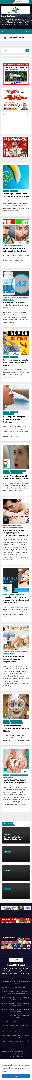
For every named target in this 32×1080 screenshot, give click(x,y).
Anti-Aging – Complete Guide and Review (15, 987)
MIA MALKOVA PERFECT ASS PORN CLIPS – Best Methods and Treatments (16, 1043)
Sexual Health (13, 190)
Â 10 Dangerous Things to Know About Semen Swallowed (14, 419)
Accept (16, 1076)
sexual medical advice (8, 299)
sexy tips (21, 594)
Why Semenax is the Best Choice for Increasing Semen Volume (15, 305)
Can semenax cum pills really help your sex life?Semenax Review (15, 362)
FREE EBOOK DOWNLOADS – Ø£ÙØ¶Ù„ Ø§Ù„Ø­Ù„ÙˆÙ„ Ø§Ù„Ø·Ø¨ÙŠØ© (16, 1016)
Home (2, 987)
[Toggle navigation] (29, 31)
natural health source (16, 925)
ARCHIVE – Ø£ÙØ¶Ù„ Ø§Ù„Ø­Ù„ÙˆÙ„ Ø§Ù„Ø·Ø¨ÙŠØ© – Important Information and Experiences (16, 992)
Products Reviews (14, 297)
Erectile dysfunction (8, 525)
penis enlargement (15, 651)
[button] (29, 1061)
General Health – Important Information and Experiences (14, 1021)
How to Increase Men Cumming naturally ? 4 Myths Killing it (16, 728)
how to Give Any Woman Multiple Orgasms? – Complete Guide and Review (15, 533)
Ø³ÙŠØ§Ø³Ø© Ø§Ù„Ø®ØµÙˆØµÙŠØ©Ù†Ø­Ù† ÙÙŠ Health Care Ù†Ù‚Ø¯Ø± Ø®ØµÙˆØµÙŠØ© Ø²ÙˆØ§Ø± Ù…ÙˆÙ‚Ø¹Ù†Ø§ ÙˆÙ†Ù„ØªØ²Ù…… (16, 1054)
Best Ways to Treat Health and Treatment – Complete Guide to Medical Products (16, 998)
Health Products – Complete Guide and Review (12, 1031)
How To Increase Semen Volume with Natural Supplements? (13, 659)
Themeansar (16, 983)
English (20, 1)
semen (11, 245)
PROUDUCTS (23, 471)
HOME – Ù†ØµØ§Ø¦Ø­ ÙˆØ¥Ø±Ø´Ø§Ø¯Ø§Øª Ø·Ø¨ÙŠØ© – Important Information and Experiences (16, 1037)
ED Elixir (16, 911)
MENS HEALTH (6, 190)
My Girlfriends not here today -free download (11, 1048)
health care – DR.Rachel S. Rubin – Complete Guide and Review (16, 1026)
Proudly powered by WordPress (9, 981)
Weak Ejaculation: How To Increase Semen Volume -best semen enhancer (16, 600)
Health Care (8, 16)
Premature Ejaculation (8, 527)
